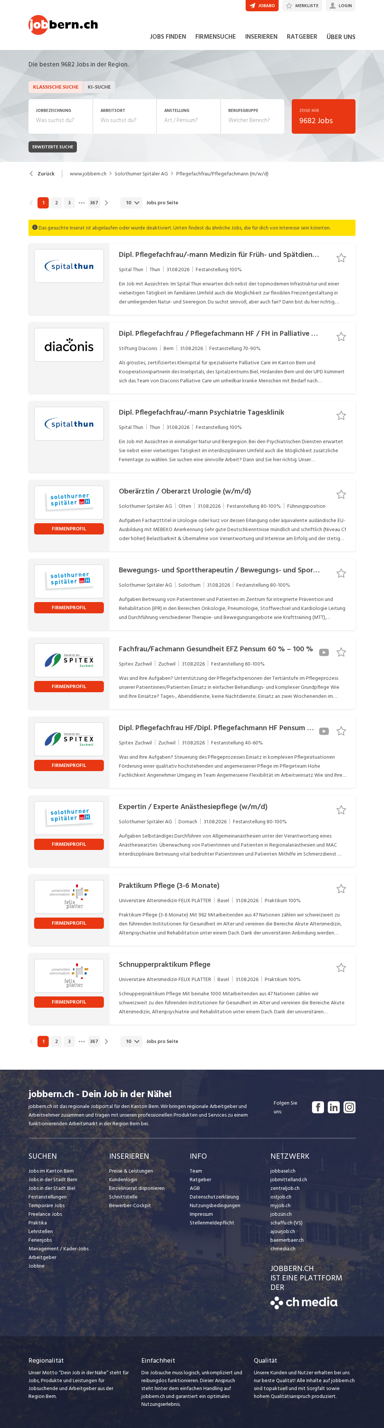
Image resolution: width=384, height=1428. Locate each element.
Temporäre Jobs (46, 1205)
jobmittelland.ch (288, 1179)
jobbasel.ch (283, 1171)
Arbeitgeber (42, 1257)
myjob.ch (280, 1205)
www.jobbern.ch (88, 174)
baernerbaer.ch (287, 1240)
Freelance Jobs (45, 1214)
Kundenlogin (123, 1179)
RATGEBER (302, 37)
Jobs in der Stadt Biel (51, 1188)
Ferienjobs (40, 1240)
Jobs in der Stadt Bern (52, 1179)
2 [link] (56, 203)
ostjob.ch (280, 1197)
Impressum (201, 1214)
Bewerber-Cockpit (130, 1205)
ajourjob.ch (282, 1231)
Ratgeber (200, 1179)
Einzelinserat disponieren (137, 1188)
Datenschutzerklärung (214, 1197)
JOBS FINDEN (168, 37)
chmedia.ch (283, 1248)
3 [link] (69, 203)
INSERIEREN (261, 37)
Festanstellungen (47, 1197)
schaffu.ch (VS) (286, 1222)
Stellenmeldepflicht (212, 1222)
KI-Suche (99, 87)
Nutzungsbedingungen (215, 1205)
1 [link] (43, 203)
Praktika (37, 1222)
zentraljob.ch (285, 1188)
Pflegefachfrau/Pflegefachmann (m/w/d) (222, 174)
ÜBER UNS (341, 37)
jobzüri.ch (281, 1214)
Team (196, 1171)
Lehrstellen (40, 1231)
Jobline (36, 1266)
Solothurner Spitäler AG (141, 174)
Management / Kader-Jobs (58, 1248)
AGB (195, 1188)
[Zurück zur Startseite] (304, 1307)
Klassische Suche (55, 87)
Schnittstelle (123, 1197)
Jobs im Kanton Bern (51, 1171)
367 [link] (94, 203)
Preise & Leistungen (131, 1171)
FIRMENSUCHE (215, 37)
